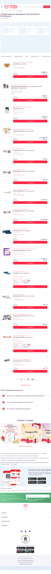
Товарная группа (35, 56)
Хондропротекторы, (17, 62)
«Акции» (47, 458)
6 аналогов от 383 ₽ (19, 276)
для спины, (15, 148)
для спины (28, 106)
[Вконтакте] (21, 531)
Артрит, (24, 62)
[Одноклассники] (25, 531)
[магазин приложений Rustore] (41, 482)
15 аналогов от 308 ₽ (19, 194)
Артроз (14, 65)
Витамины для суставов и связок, (26, 248)
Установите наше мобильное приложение (25, 545)
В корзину (30, 76)
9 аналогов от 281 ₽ (19, 154)
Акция (26, 56)
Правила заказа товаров (25, 564)
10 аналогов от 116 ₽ (19, 341)
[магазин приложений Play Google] (41, 479)
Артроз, (24, 106)
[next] (36, 379)
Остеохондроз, (25, 129)
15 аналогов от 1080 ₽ (19, 67)
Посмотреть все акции (25, 446)
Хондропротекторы (26, 314)
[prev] (15, 379)
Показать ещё (25, 385)
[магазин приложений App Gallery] (32, 482)
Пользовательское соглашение (25, 562)
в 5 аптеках (15, 74)
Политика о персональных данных (25, 560)
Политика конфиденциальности (25, 558)
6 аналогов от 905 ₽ (19, 112)
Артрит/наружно (16, 152)
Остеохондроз (29, 62)
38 (32, 379)
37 (28, 379)
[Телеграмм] (29, 531)
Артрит (23, 148)
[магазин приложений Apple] (32, 479)
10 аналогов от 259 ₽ (19, 175)
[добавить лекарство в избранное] (47, 61)
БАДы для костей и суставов (17, 89)
